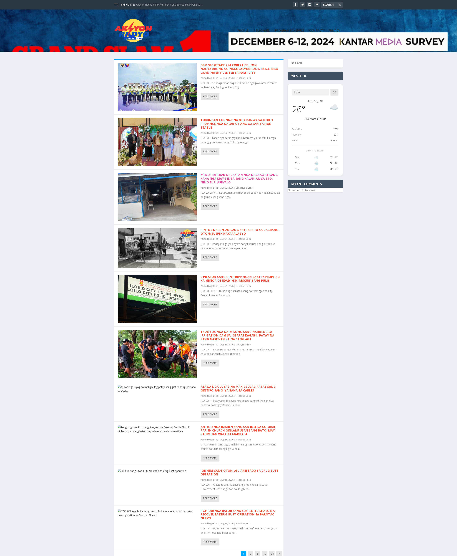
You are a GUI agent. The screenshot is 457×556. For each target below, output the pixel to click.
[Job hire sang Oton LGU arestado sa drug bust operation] (157, 471)
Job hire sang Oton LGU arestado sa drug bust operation (239, 472)
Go (334, 92)
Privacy (334, 31)
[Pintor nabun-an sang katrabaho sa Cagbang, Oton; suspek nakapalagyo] (157, 248)
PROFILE (242, 31)
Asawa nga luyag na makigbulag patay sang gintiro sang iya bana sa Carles (238, 388)
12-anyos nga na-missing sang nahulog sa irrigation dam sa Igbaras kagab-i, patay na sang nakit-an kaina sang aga (237, 335)
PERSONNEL (262, 31)
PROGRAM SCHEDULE (289, 31)
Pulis (248, 479)
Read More (210, 96)
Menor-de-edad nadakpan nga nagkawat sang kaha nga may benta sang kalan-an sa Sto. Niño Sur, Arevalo (239, 178)
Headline (240, 77)
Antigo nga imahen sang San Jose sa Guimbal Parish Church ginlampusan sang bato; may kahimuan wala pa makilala (238, 430)
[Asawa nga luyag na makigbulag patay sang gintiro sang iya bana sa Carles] (157, 389)
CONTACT (316, 31)
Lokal (248, 77)
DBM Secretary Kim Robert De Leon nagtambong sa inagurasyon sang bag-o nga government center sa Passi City (239, 69)
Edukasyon (241, 187)
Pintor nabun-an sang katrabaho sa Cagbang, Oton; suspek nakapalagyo (240, 232)
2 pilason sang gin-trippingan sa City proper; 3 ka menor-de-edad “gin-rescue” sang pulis (240, 279)
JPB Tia (214, 77)
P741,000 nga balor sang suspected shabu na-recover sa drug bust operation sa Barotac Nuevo (238, 514)
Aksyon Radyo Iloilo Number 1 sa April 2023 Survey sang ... (170, 4)
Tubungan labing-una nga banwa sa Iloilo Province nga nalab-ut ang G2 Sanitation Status (237, 123)
